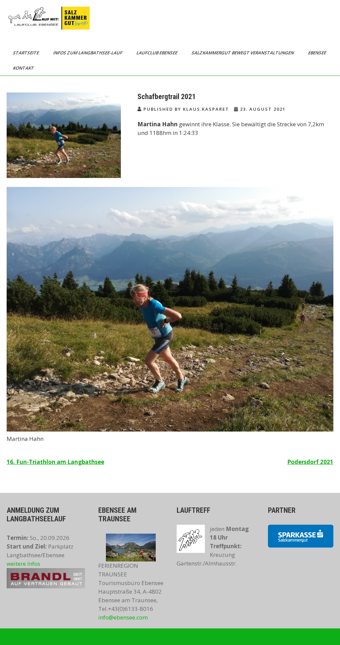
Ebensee (317, 53)
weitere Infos (23, 563)
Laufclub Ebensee (157, 53)
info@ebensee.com (123, 617)
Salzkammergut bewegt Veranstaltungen (243, 53)
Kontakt (24, 68)
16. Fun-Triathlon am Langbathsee (55, 462)
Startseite (26, 53)
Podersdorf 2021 (310, 462)
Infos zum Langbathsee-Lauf (88, 53)
